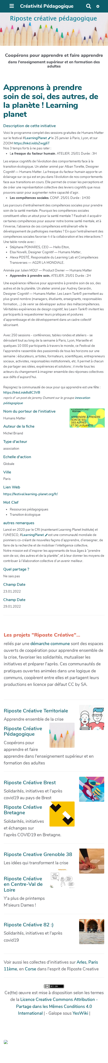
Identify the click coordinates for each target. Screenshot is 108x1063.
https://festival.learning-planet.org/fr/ (30, 494)
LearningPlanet (36, 138)
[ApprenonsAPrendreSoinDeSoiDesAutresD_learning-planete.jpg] (85, 420)
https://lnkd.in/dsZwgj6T (32, 143)
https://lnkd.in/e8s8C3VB (21, 392)
